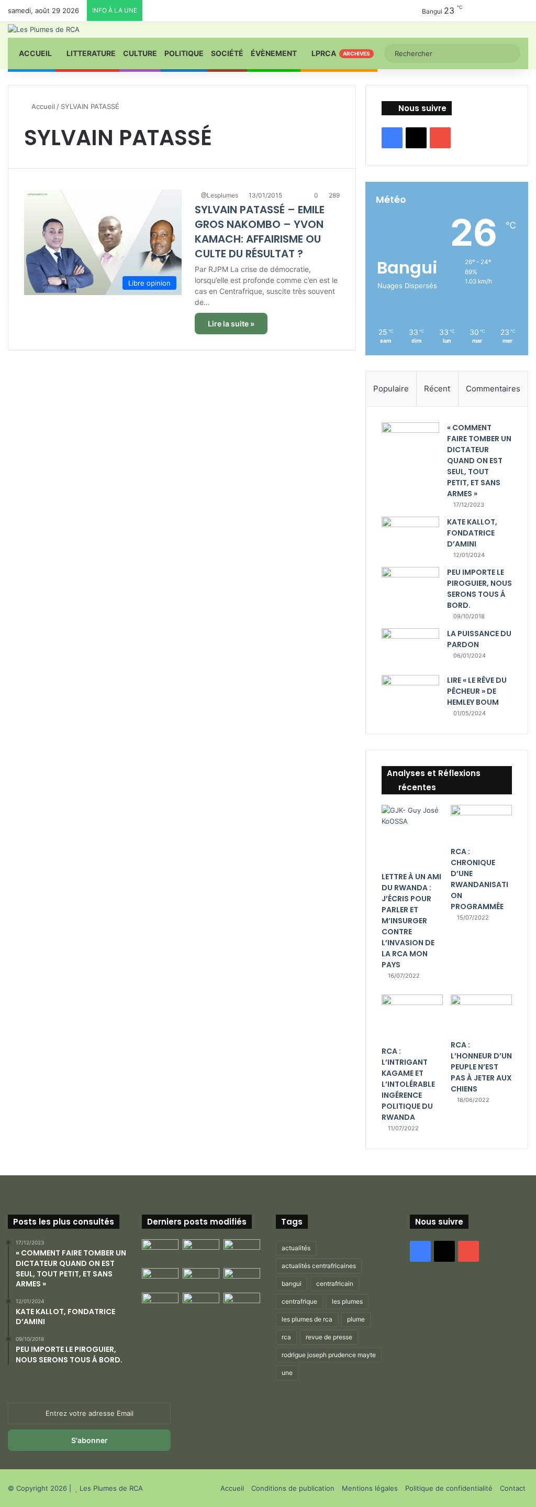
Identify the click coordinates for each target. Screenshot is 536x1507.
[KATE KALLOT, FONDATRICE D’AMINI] (410, 536)
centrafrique (299, 1301)
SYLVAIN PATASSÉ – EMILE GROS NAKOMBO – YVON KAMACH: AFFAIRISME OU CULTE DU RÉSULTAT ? (260, 231)
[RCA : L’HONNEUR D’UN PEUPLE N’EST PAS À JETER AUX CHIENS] (481, 1014)
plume (356, 1319)
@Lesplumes (219, 195)
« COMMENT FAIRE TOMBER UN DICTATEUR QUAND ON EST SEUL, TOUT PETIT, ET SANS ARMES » (479, 460)
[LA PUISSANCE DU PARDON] (410, 648)
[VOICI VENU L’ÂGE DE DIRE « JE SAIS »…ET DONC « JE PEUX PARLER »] (242, 1249)
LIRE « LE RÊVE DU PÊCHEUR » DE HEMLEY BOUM (477, 691)
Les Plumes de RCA (111, 1488)
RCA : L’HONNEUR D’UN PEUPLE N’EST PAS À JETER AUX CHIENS (481, 1067)
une (287, 1373)
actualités (296, 1248)
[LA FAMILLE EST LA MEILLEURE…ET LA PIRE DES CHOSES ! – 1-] (242, 1278)
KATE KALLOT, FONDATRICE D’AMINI (472, 533)
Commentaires (493, 389)
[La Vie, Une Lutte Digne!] (242, 1303)
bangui (292, 1283)
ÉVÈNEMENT (274, 53)
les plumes (347, 1301)
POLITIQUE (184, 53)
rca (286, 1337)
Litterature (90, 53)
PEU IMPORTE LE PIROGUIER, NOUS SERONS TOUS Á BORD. (479, 588)
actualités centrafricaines (319, 1266)
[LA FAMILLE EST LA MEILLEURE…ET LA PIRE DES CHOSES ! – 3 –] (201, 1303)
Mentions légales (370, 1488)
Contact (513, 1488)
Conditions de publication (292, 1488)
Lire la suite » (231, 323)
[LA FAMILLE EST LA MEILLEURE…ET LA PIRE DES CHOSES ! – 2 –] (160, 1303)
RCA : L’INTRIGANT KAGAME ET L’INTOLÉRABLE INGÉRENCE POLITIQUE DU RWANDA (408, 1084)
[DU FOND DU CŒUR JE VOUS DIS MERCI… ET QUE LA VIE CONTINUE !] (160, 1278)
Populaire (391, 389)
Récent (437, 389)
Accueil (34, 53)
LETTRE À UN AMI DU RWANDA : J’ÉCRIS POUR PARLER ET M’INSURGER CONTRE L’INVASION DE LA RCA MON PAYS (411, 920)
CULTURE (140, 53)
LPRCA (340, 53)
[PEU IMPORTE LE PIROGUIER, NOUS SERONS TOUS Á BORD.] (410, 588)
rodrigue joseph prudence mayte (329, 1355)
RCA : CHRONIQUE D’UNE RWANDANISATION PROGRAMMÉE (479, 879)
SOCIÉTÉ (227, 53)
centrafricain (334, 1283)
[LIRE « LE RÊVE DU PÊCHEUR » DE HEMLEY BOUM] (410, 694)
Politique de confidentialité (449, 1488)
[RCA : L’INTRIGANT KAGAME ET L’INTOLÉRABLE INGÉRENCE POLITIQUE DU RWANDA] (412, 1018)
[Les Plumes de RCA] (44, 29)
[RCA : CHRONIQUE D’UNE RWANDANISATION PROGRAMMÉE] (481, 823)
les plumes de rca (307, 1319)
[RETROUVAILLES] (201, 1278)
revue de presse (329, 1337)
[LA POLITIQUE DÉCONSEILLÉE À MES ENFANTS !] (160, 1251)
